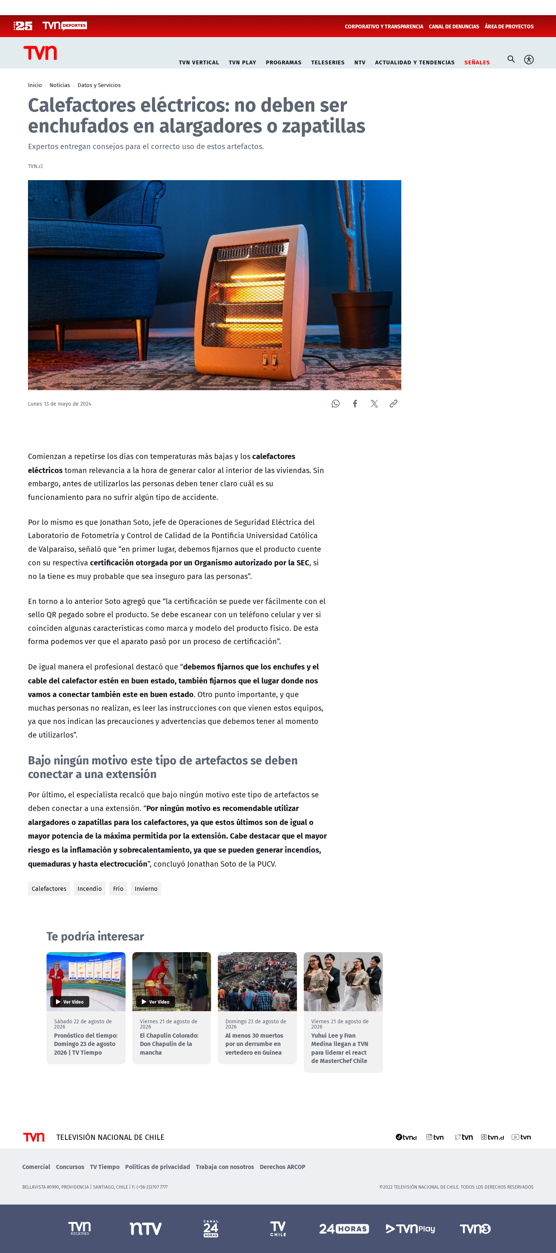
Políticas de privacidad (157, 1166)
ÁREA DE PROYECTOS (509, 26)
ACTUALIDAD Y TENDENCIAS (415, 61)
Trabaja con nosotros (225, 1166)
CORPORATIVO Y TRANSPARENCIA (384, 26)
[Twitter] (374, 403)
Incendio (90, 888)
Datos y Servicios (99, 85)
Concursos (70, 1166)
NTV (360, 61)
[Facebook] (355, 403)
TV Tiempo (105, 1166)
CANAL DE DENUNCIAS (454, 26)
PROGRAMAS (284, 61)
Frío (118, 888)
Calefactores (49, 888)
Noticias (60, 85)
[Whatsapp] (335, 403)
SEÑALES (477, 61)
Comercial (36, 1166)
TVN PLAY (242, 61)
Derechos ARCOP (283, 1166)
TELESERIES (328, 61)
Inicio (35, 85)
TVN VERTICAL (199, 61)
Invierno (146, 888)
